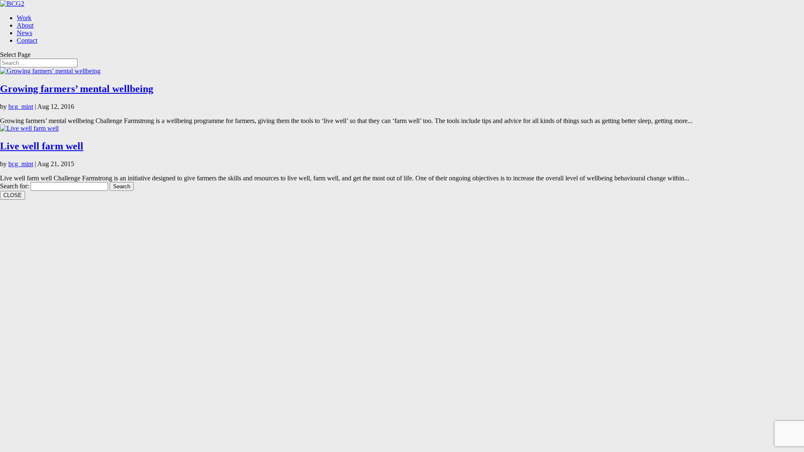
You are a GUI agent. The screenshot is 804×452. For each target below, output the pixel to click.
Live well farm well (41, 146)
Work (24, 17)
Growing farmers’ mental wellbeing (76, 88)
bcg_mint (20, 106)
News (24, 32)
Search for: (14, 186)
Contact (27, 40)
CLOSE (12, 195)
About (25, 25)
